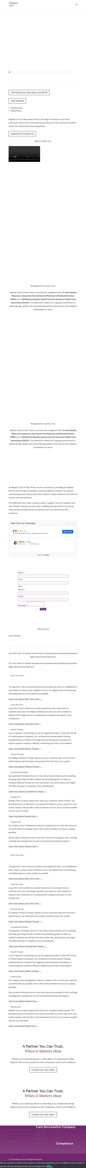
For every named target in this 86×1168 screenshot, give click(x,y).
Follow (20, 108)
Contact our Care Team (43, 1069)
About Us (59, 1130)
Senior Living (40, 1133)
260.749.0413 (17, 101)
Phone (21, 589)
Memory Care (40, 1135)
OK (49, 1166)
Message (22, 605)
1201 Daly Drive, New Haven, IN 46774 (29, 92)
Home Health (40, 1138)
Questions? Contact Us (22, 133)
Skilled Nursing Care (43, 1130)
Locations (59, 1135)
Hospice (39, 1140)
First (20, 579)
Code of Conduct (62, 1149)
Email (21, 596)
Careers (58, 1133)
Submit (43, 609)
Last (20, 586)
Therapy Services (42, 1143)
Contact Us (59, 1140)
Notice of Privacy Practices (65, 1152)
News (58, 1138)
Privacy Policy (60, 1147)
